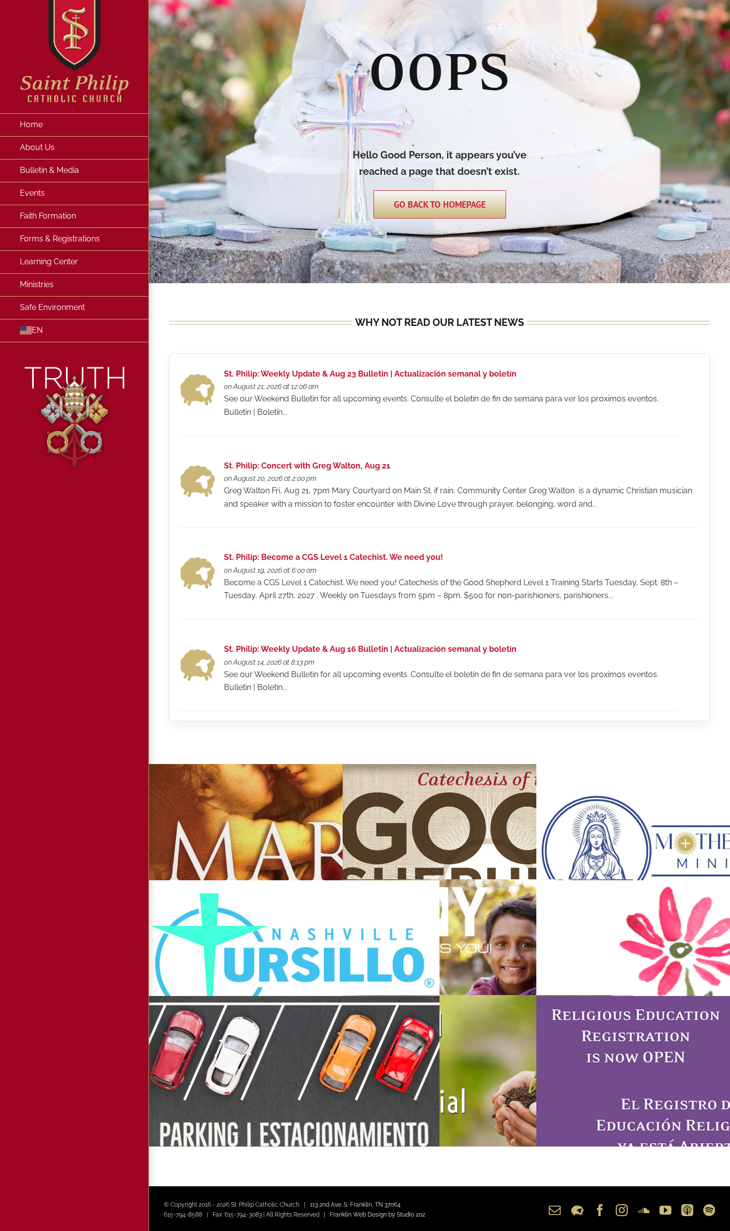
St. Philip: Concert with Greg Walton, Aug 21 (307, 465)
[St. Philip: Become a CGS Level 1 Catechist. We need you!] (197, 559)
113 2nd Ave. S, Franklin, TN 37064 (355, 1204)
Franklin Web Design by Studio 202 (377, 1214)
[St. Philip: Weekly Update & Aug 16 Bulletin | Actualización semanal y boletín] (197, 651)
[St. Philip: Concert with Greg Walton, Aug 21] (197, 467)
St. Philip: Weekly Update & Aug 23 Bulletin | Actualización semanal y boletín (370, 374)
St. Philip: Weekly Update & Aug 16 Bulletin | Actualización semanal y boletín (370, 649)
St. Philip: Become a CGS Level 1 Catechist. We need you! (333, 557)
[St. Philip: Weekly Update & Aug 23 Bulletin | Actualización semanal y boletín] (197, 376)
